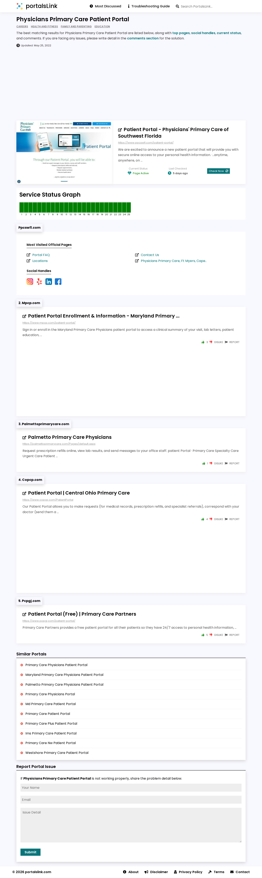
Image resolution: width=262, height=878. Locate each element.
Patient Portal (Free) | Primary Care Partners (82, 614)
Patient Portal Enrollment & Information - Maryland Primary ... (104, 316)
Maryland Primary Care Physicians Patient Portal (64, 674)
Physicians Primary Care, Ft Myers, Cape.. (174, 260)
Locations (40, 260)
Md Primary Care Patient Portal (50, 704)
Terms (219, 872)
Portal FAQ (41, 255)
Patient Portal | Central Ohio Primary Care (79, 493)
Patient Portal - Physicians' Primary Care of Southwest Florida (173, 132)
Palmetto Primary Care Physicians (70, 437)
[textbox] (211, 6)
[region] (131, 83)
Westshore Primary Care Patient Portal (56, 752)
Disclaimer (159, 872)
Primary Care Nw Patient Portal (50, 743)
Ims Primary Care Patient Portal (51, 733)
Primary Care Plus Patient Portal (51, 723)
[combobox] (211, 6)
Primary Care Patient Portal (47, 713)
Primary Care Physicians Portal (50, 694)
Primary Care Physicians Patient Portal (56, 665)
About (133, 872)
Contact (243, 872)
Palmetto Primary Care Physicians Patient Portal (64, 684)
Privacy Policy (190, 872)
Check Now (217, 171)
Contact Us (150, 255)
